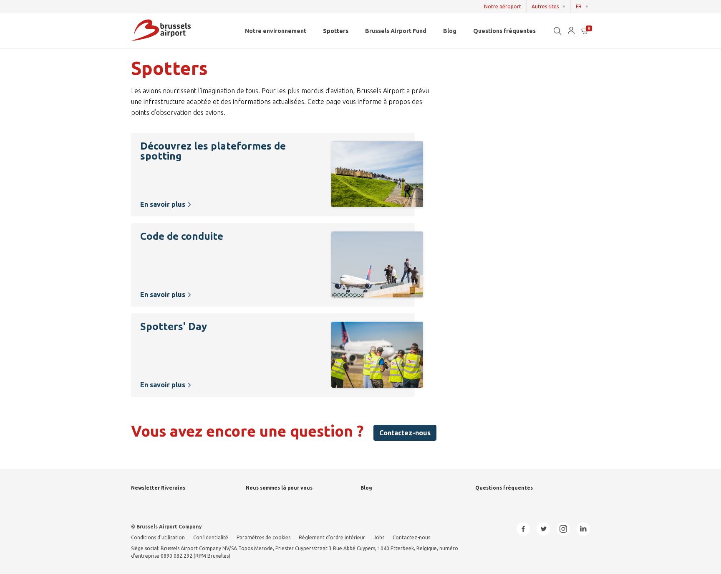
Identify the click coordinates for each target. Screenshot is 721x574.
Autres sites (545, 6)
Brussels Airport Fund (395, 31)
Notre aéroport (502, 6)
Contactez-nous (405, 433)
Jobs (378, 537)
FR (579, 6)
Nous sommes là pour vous (279, 487)
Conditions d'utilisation (158, 537)
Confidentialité (210, 537)
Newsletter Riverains (158, 487)
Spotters (335, 31)
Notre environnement (275, 31)
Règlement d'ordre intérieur (332, 537)
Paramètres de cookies (263, 537)
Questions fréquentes (504, 31)
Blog (449, 31)
